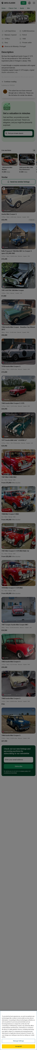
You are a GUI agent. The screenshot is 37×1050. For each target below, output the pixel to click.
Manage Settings (18, 1041)
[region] (18, 1030)
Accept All (18, 1046)
